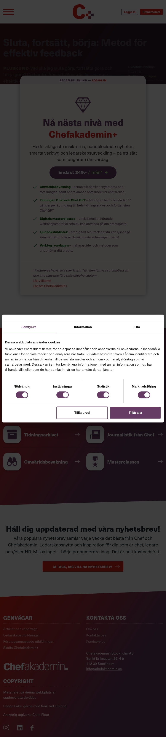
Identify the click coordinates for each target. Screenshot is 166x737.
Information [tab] (83, 327)
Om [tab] (137, 327)
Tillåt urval (82, 412)
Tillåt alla (135, 412)
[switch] (62, 394)
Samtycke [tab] (28, 327)
